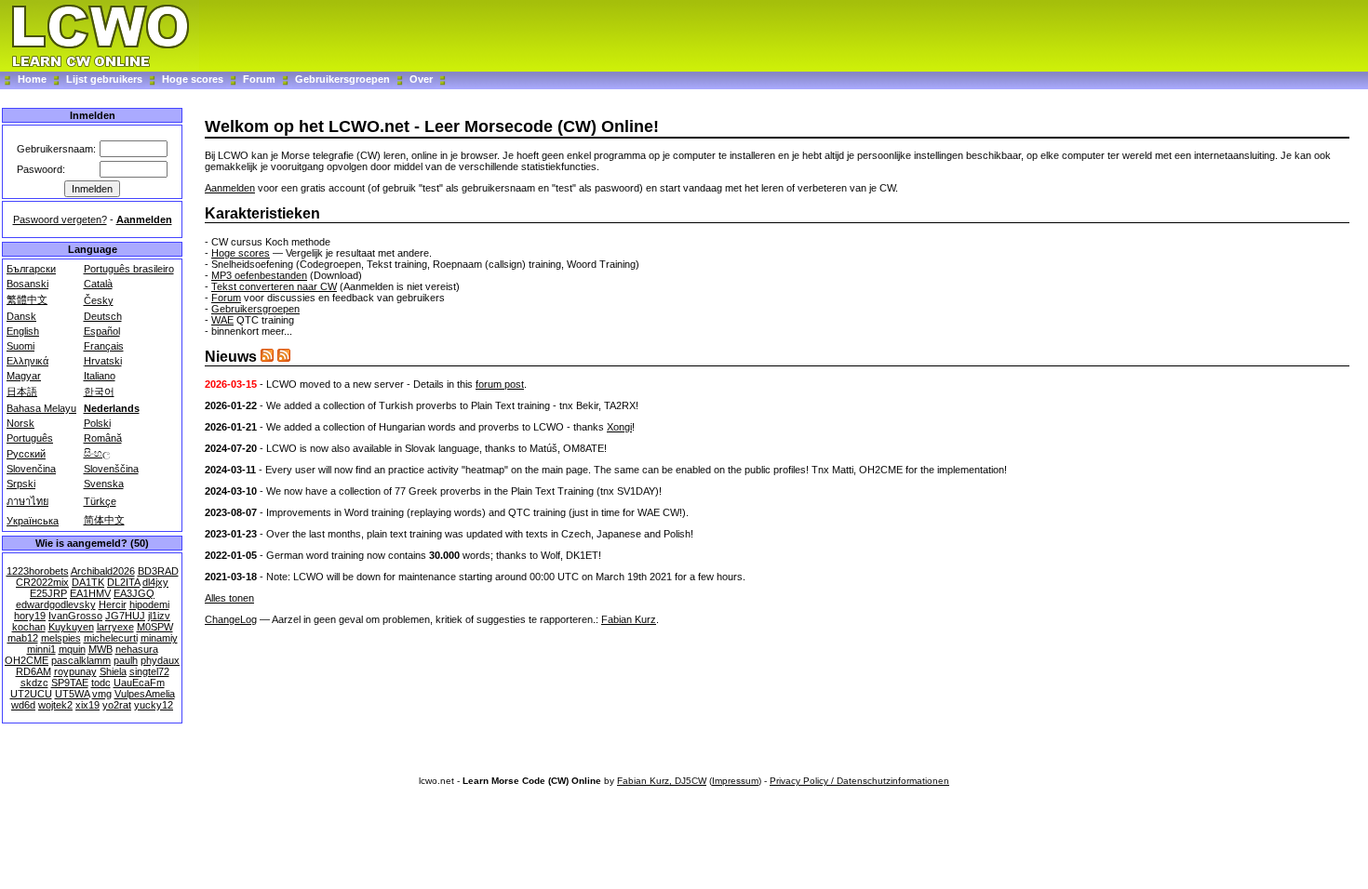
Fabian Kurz (628, 619)
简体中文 (104, 519)
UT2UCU (31, 693)
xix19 (87, 704)
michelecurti (111, 638)
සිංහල (97, 452)
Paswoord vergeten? (60, 219)
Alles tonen (229, 598)
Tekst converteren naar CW (274, 286)
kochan (29, 626)
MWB (100, 649)
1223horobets (38, 571)
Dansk (21, 316)
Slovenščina (111, 468)
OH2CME (26, 660)
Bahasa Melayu (41, 408)
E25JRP (48, 593)
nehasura (136, 649)
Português (30, 438)
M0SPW (155, 626)
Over (421, 79)
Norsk (20, 423)
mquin (72, 649)
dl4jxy (155, 582)
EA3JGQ (134, 593)
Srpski (21, 483)
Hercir (113, 604)
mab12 (22, 638)
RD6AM (33, 671)
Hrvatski (103, 360)
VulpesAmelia (144, 693)
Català (98, 283)
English (23, 331)
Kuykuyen (71, 626)
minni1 (41, 649)
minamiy (159, 638)
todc (101, 682)
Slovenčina (31, 468)
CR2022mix (42, 582)
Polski (97, 423)
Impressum (735, 781)
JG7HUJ (125, 615)
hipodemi (149, 604)
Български (31, 268)
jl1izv (159, 615)
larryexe (115, 626)
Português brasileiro (129, 268)
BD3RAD (158, 571)
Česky (99, 300)
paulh (126, 660)
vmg (102, 693)
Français (104, 346)
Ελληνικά (27, 360)
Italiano (99, 375)
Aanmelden (144, 219)
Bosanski (27, 283)
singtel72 (149, 671)
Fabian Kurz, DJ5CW (661, 781)
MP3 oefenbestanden (259, 275)
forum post (500, 384)
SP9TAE (69, 682)
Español (102, 331)
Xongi (619, 426)
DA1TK (88, 582)
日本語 (22, 391)
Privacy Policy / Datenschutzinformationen (859, 781)
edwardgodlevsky (56, 604)
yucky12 (153, 704)
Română (103, 438)
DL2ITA (123, 582)
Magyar (24, 375)
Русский (26, 453)
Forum (260, 79)
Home (32, 79)
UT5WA (72, 693)
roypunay (75, 671)
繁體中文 (27, 299)
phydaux (160, 660)
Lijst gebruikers (104, 79)
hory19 (30, 615)
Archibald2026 (103, 571)
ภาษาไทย (27, 501)
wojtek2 (55, 704)
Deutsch (103, 316)
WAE (222, 319)
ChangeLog (231, 619)
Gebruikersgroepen (342, 79)
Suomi (20, 346)
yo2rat (116, 704)
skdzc (34, 682)
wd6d (23, 704)
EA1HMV (90, 593)
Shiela (113, 671)
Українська (33, 520)
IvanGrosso (75, 615)
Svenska (104, 483)
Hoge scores (192, 79)
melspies (61, 638)
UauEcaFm (139, 682)
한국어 (99, 391)
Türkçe (100, 501)
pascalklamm (81, 660)
